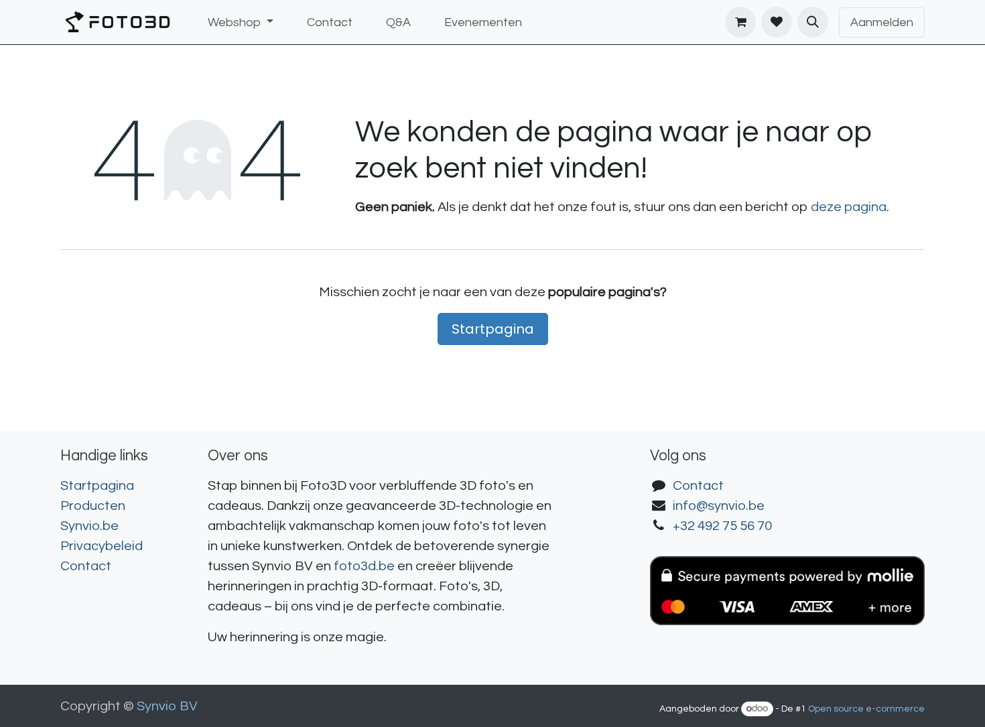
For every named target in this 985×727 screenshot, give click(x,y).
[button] (812, 22)
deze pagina (848, 207)
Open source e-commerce (866, 709)
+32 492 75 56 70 (722, 526)
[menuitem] (241, 22)
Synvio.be (89, 526)
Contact (85, 566)
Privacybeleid (101, 546)
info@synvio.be (719, 506)
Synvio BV (167, 706)
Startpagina (493, 329)
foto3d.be (364, 566)
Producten (92, 506)
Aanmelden (881, 22)
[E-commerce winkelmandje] (740, 22)
